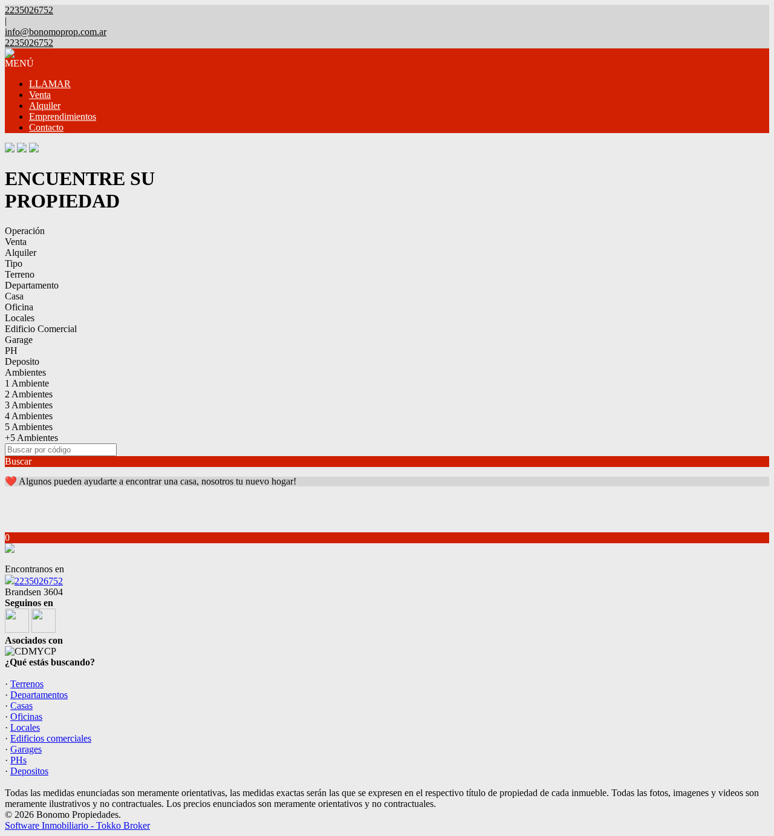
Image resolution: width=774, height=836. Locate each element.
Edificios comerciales (50, 738)
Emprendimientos (62, 116)
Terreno (19, 274)
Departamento (32, 285)
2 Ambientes (29, 394)
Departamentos (39, 695)
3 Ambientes (29, 405)
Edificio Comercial (41, 329)
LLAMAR (50, 84)
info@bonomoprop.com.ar (55, 32)
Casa (14, 296)
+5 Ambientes (31, 438)
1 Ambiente (27, 383)
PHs (18, 760)
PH (11, 350)
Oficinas (26, 716)
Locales (19, 318)
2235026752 (39, 581)
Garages (26, 749)
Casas (21, 705)
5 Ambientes (29, 427)
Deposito (22, 361)
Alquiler (44, 105)
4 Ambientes (29, 416)
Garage (19, 340)
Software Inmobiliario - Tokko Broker (77, 825)
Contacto (46, 127)
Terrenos (27, 684)
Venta (40, 95)
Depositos (29, 771)
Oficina (19, 307)
